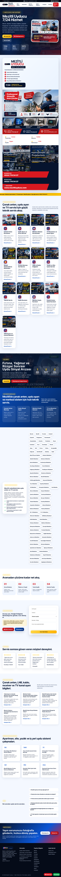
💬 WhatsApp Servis (19, 36)
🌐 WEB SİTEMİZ (15, 187)
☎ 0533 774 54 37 (55, 1)
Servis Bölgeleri (31, 4)
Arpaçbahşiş (33, 441)
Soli (36, 448)
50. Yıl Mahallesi (34, 512)
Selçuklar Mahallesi (46, 537)
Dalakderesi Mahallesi (35, 555)
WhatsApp (56, 874)
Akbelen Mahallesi (34, 530)
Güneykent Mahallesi (35, 526)
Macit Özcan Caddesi (35, 455)
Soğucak (32, 451)
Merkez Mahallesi (34, 476)
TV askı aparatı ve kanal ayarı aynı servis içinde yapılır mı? (43, 815)
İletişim (50, 4)
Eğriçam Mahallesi (48, 547)
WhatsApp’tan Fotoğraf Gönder (20, 381)
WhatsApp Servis (52, 852)
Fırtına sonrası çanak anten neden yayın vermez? (42, 798)
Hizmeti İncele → (8, 242)
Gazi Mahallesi (33, 551)
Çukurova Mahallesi (34, 537)
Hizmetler (24, 4)
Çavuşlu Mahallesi (47, 526)
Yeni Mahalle (54, 487)
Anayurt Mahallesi (45, 490)
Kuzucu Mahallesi (34, 498)
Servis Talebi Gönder (44, 631)
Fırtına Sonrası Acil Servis (25, 860)
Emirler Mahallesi (34, 544)
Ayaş (31, 448)
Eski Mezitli (39, 451)
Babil (53, 451)
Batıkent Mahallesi (34, 508)
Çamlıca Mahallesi (34, 494)
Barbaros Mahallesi (45, 458)
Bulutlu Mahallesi (43, 551)
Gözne (46, 448)
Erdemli (50, 434)
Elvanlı (51, 444)
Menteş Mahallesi (45, 508)
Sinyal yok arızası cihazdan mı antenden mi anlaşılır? (43, 794)
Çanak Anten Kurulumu (24, 850)
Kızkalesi (32, 444)
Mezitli (37, 434)
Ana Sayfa (18, 4)
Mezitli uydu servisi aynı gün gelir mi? (40, 789)
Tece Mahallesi (33, 483)
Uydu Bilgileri (38, 4)
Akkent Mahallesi (46, 505)
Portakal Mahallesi (45, 530)
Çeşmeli (32, 437)
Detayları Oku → (7, 704)
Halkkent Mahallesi (45, 522)
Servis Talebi (7, 40)
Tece (38, 444)
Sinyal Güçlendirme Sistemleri (23, 858)
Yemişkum (47, 441)
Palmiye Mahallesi (34, 522)
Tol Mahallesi (33, 487)
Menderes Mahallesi (46, 473)
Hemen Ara (55, 4)
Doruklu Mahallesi (34, 562)
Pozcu (41, 448)
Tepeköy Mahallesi (44, 483)
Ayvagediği (54, 448)
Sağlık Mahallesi (47, 533)
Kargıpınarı (39, 437)
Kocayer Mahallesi (45, 498)
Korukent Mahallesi (34, 558)
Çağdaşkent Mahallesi (46, 562)
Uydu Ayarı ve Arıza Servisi (25, 852)
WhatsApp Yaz (45, 833)
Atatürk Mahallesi (34, 458)
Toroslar (44, 434)
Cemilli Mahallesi (34, 540)
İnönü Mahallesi (43, 519)
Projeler (44, 4)
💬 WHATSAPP (11, 181)
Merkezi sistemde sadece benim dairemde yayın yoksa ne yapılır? (43, 803)
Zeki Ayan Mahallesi (46, 558)
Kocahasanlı (47, 437)
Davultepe (44, 444)
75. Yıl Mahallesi (44, 512)
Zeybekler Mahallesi (35, 505)
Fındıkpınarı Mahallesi (47, 469)
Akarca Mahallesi (34, 490)
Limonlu (40, 441)
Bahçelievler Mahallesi (35, 533)
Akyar (54, 441)
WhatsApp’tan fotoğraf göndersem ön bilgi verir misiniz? (42, 809)
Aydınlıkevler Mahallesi (35, 547)
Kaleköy (47, 451)
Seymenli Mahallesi (47, 480)
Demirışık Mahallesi (46, 494)
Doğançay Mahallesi (34, 469)
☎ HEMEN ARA (11, 174)
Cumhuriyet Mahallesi (45, 462)
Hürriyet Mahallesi (45, 544)
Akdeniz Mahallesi (47, 455)
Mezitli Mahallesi (45, 476)
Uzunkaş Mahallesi (45, 501)
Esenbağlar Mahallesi (46, 540)
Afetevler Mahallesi (34, 515)
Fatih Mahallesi (33, 519)
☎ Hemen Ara (7, 36)
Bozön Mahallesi (34, 462)
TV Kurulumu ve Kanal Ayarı (25, 856)
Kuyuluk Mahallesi (34, 473)
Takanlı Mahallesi (34, 501)
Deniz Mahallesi (46, 466)
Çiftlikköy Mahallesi (46, 515)
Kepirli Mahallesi (47, 555)
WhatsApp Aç (19, 629)
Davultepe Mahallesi (35, 466)
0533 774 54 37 (6, 860)
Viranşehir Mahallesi (44, 487)
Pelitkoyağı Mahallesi (35, 480)
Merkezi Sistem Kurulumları (25, 854)
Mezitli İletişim (51, 854)
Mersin (31, 434)
